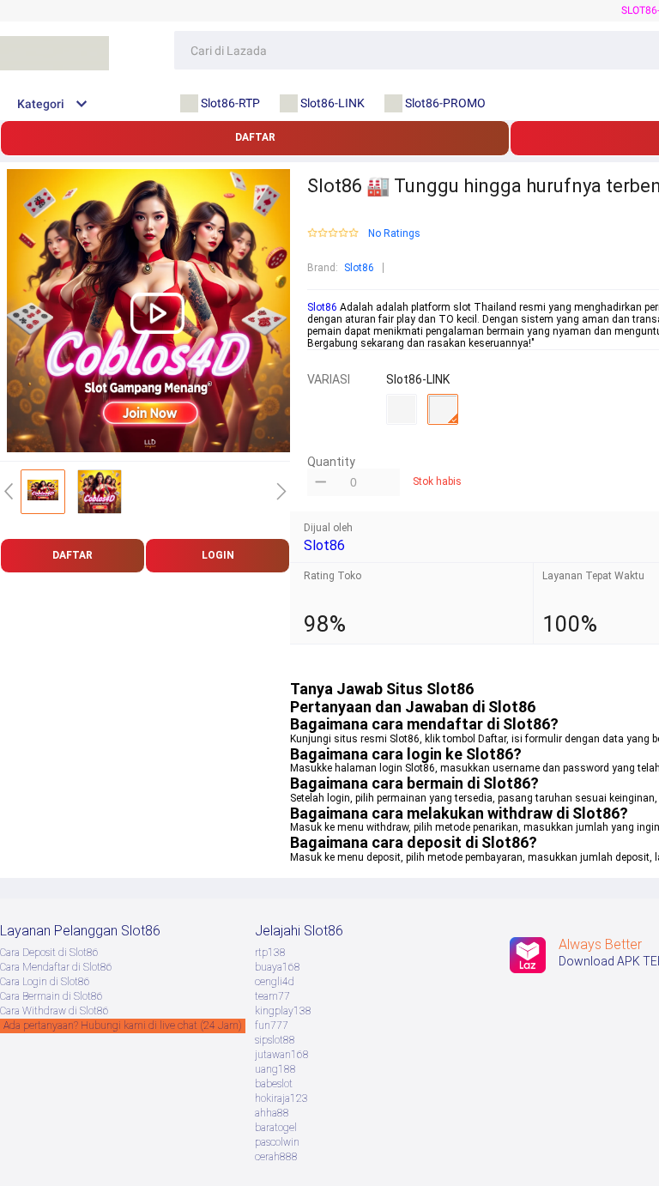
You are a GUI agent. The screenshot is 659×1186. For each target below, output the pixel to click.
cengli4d (274, 982)
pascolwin (277, 1142)
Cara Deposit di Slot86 (49, 953)
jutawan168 (282, 1055)
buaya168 (277, 967)
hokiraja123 (281, 1098)
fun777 (271, 1026)
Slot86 (359, 268)
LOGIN (218, 555)
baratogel (276, 1128)
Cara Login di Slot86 (45, 982)
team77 (272, 996)
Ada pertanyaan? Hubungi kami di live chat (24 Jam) (122, 1026)
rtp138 (270, 953)
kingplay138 (283, 1011)
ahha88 (272, 1113)
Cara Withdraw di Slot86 (54, 1011)
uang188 (275, 1069)
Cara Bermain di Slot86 (51, 996)
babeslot (274, 1084)
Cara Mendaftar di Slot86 (56, 967)
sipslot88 (275, 1040)
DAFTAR (255, 137)
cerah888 (276, 1157)
